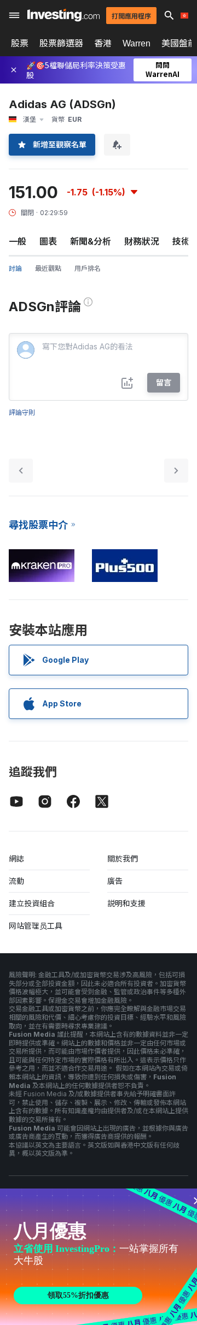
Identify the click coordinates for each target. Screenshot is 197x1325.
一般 (17, 241)
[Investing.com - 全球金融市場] (63, 15)
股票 (19, 43)
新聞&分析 (90, 241)
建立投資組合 (32, 903)
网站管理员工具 (35, 925)
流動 (16, 881)
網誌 (16, 858)
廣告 (115, 881)
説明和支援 (126, 903)
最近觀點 (48, 268)
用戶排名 (87, 268)
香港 (103, 43)
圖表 (48, 241)
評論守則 (22, 412)
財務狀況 (141, 241)
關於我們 (122, 858)
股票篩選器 (61, 43)
